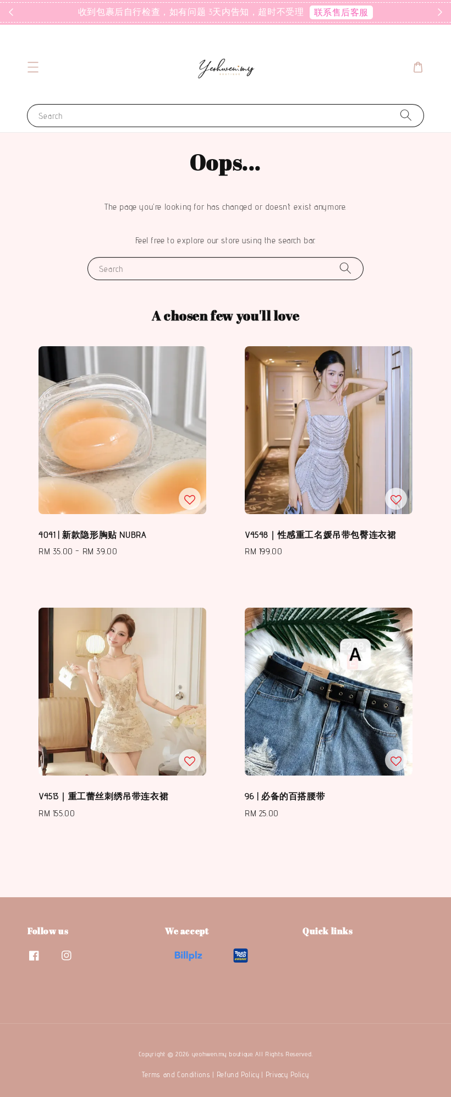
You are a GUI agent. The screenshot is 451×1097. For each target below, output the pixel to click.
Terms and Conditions (176, 1074)
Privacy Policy (287, 1074)
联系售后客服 (341, 12)
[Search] (406, 115)
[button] (33, 67)
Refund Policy (238, 1074)
